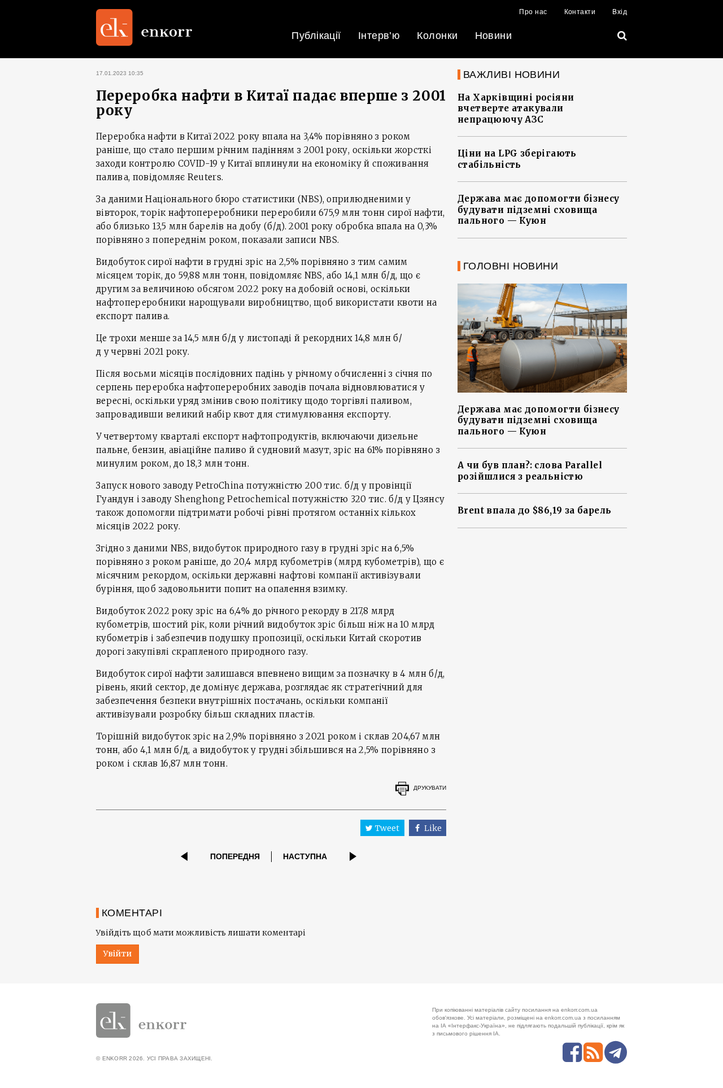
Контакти (580, 12)
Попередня (235, 856)
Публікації (316, 35)
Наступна (305, 856)
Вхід (619, 12)
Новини (493, 35)
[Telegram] (615, 1052)
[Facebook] (572, 1052)
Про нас (533, 12)
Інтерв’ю (379, 35)
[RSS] (593, 1052)
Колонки (437, 35)
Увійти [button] (117, 953)
